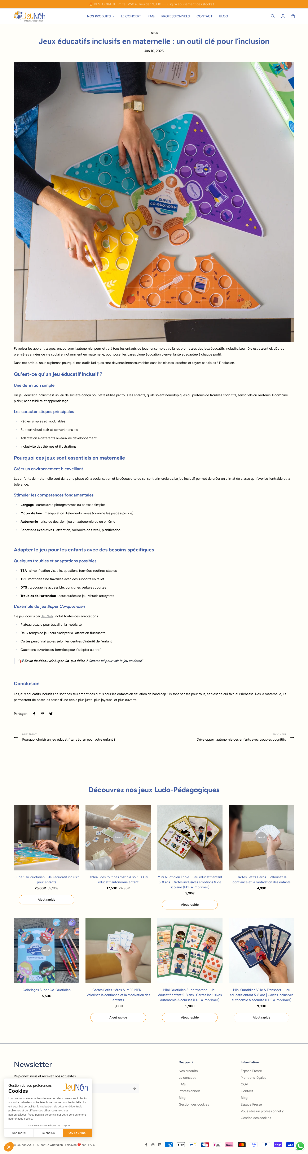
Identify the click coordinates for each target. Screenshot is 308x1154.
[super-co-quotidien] (29, 16)
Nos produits (99, 16)
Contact (204, 16)
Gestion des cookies (194, 1104)
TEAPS (90, 1145)
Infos (154, 32)
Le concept (131, 16)
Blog (223, 16)
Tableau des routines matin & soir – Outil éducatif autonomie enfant (118, 879)
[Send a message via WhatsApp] (300, 1146)
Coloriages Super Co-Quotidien (47, 990)
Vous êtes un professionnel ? (262, 1111)
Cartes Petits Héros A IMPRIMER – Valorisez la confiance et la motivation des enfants (118, 995)
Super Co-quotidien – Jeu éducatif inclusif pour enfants (46, 879)
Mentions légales (253, 1078)
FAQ (151, 16)
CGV (244, 1084)
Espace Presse (251, 1071)
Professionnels (175, 16)
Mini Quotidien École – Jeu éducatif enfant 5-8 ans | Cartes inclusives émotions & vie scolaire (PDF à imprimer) (190, 882)
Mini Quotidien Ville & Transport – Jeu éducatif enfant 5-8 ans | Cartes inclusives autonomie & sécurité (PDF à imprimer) (261, 995)
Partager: (20, 714)
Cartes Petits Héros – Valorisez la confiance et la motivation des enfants (261, 879)
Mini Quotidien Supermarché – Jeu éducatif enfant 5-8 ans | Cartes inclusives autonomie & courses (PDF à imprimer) (190, 995)
